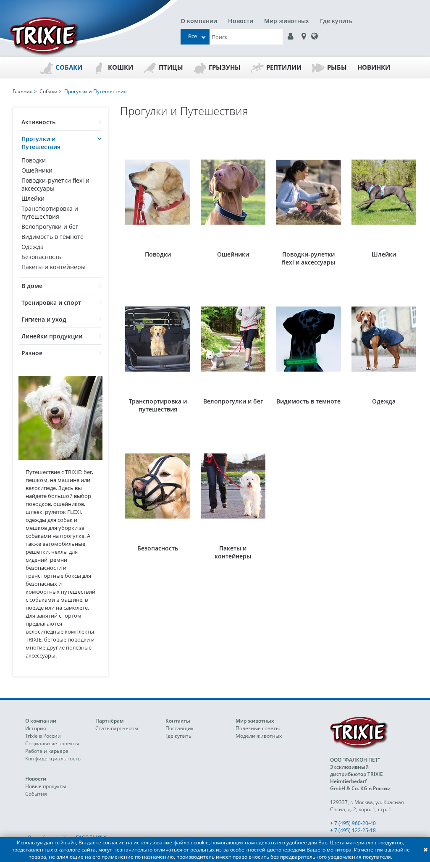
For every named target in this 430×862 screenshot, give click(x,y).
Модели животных (259, 735)
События (36, 793)
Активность (38, 122)
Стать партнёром (116, 728)
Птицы (171, 67)
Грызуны (225, 67)
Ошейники (36, 170)
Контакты (177, 720)
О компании (199, 21)
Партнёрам (109, 720)
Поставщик (179, 728)
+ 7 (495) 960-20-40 (353, 823)
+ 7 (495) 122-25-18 (353, 830)
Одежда (32, 247)
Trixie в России (43, 735)
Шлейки (33, 198)
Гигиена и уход (43, 319)
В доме (31, 286)
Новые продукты (45, 786)
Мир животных (286, 21)
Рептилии (284, 67)
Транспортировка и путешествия (49, 212)
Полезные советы (258, 728)
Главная (23, 91)
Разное (31, 353)
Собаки (68, 67)
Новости (240, 21)
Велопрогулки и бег (49, 227)
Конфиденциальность (53, 758)
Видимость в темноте (52, 237)
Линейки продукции (51, 336)
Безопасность (41, 257)
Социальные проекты (52, 743)
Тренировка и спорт (51, 303)
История (35, 728)
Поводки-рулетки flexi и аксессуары (55, 184)
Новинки (373, 67)
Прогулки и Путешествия (40, 143)
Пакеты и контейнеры (53, 267)
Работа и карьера (46, 751)
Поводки (33, 160)
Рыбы (337, 67)
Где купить (336, 21)
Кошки (120, 67)
